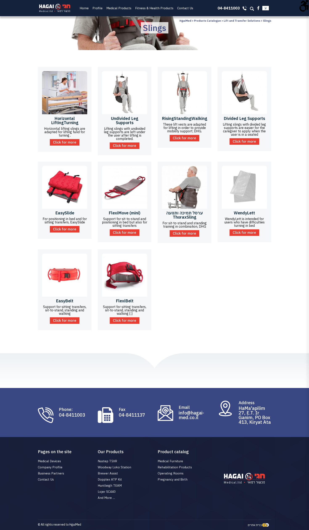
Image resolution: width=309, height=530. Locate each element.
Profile (97, 8)
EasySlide (64, 213)
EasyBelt (64, 301)
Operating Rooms (171, 473)
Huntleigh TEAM (110, 485)
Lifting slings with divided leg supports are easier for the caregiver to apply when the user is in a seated (244, 129)
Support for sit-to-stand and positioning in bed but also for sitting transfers (124, 222)
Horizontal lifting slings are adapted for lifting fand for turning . (64, 131)
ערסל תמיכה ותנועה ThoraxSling (184, 215)
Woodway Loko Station (114, 467)
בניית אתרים (255, 524)
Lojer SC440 (107, 492)
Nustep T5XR (107, 461)
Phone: (66, 409)
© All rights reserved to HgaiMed (59, 524)
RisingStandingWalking (184, 118)
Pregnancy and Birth (173, 479)
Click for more (64, 142)
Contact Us (185, 8)
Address (247, 403)
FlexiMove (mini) (124, 213)
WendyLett (244, 213)
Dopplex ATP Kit (110, 479)
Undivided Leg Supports (124, 120)
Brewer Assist (108, 473)
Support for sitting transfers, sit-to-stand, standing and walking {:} (124, 310)
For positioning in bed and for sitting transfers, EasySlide (65, 220)
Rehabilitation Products (175, 467)
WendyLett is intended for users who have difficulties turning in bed (244, 222)
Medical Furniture (170, 461)
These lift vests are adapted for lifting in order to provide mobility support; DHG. (184, 127)
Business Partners (51, 473)
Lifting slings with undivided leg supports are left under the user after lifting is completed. (124, 133)
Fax (122, 409)
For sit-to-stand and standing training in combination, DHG (184, 224)
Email (184, 407)
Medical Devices (49, 461)
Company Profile (50, 467)
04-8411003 (72, 415)
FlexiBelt (124, 301)
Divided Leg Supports (244, 118)
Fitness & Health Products (154, 8)
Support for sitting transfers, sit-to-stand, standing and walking (64, 310)
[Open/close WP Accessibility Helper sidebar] (304, 5)
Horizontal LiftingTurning (64, 120)
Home (84, 8)
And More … (106, 498)
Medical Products (118, 8)
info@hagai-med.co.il (191, 415)
